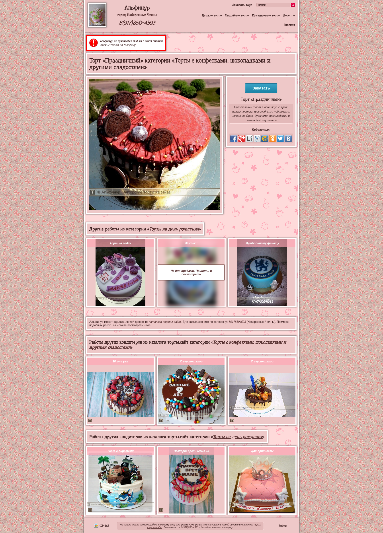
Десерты (289, 15)
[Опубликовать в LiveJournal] (257, 138)
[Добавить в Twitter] (280, 138)
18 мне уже (120, 361)
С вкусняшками (191, 361)
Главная (289, 25)
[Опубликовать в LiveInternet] (249, 138)
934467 (104, 525)
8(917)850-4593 (137, 22)
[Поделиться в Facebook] (233, 138)
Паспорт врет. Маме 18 (191, 451)
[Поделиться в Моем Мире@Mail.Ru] (264, 138)
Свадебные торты (237, 15)
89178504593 (237, 321)
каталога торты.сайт (165, 321)
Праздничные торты (266, 15)
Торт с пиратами (120, 451)
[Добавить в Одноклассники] (272, 138)
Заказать (261, 88)
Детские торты (212, 15)
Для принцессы (262, 451)
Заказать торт (242, 5)
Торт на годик (120, 243)
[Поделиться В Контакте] (288, 138)
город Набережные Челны (137, 15)
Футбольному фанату (262, 243)
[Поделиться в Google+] (241, 138)
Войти (283, 525)
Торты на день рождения (174, 228)
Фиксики (191, 243)
